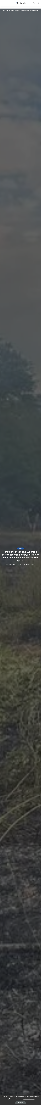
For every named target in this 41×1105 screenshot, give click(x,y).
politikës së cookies (28, 1099)
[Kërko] (37, 3)
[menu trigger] (4, 3)
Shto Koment (31, 564)
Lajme (20, 548)
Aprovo (20, 1102)
